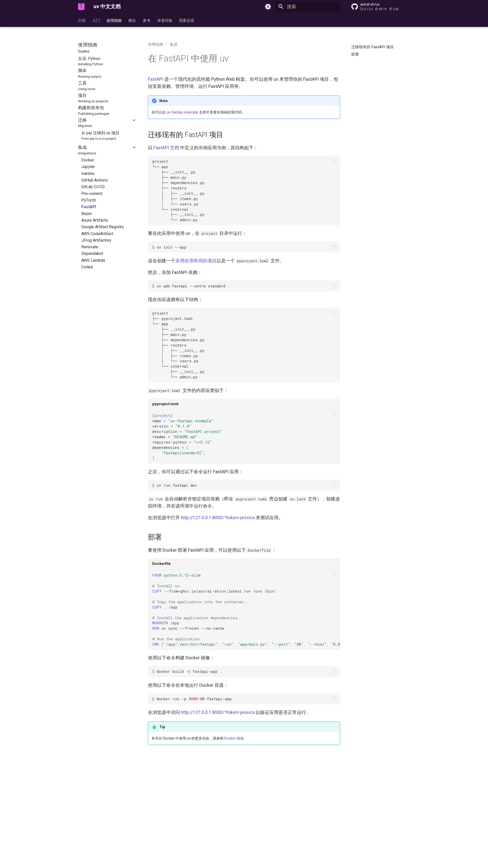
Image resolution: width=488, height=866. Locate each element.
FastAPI (155, 79)
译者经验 (164, 20)
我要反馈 (186, 20)
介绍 (82, 20)
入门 (96, 20)
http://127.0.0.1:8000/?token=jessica (218, 517)
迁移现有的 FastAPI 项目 (185, 134)
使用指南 (114, 20)
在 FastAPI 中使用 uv (188, 58)
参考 (146, 20)
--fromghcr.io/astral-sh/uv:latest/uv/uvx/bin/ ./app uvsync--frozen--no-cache (246, 610)
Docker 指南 (234, 738)
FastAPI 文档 (166, 147)
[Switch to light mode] (268, 6)
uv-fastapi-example (182, 112)
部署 (155, 537)
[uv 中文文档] (81, 6)
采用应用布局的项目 (196, 260)
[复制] (334, 161)
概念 (132, 20)
